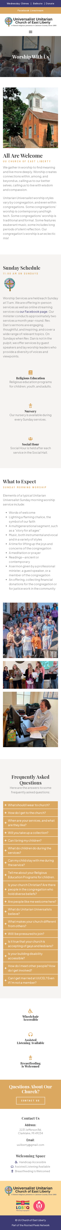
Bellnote (37, 3)
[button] (30, 32)
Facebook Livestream (31, 10)
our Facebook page (33, 311)
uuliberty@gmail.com (30, 1144)
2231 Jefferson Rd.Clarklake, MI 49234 (30, 1131)
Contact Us (31, 1118)
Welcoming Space (30, 1155)
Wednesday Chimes (18, 3)
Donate (50, 3)
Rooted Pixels (31, 1225)
